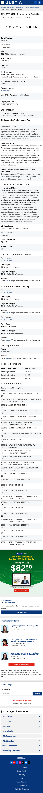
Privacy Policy (21, 785)
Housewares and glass (32, 7)
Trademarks (10, 7)
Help (21, 778)
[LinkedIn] (11, 762)
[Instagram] (20, 762)
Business (6, 726)
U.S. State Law (8, 741)
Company (21, 775)
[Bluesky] (26, 762)
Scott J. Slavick (6, 90)
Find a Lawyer (7, 684)
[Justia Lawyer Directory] (31, 762)
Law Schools (7, 731)
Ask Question (21, 612)
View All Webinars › (21, 665)
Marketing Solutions (11, 750)
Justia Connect (21, 767)
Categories (19, 7)
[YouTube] (14, 762)
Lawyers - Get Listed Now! (22, 700)
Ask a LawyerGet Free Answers (8, 601)
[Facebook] (17, 762)
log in (8, 281)
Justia (3, 7)
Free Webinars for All (10, 621)
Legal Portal (21, 771)
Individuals (7, 721)
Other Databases (9, 745)
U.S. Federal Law (9, 736)
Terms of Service (21, 782)
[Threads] (23, 762)
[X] (29, 762)
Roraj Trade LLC (7, 260)
